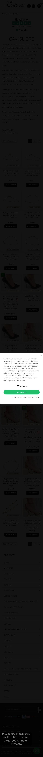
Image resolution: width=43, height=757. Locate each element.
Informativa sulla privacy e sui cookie (26, 398)
